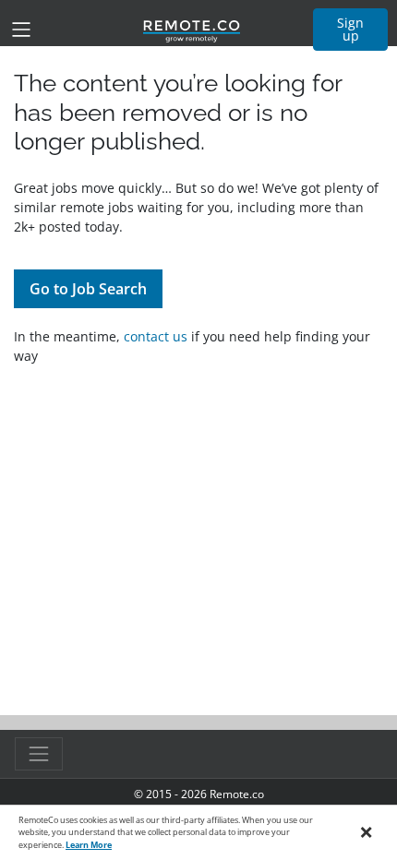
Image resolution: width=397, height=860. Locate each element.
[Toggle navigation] (21, 30)
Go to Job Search (88, 289)
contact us (155, 336)
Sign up (350, 29)
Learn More (89, 845)
